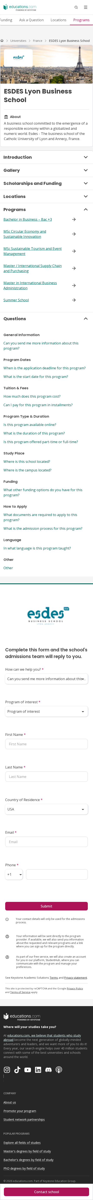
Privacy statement (75, 978)
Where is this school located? (26, 461)
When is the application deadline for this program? (44, 368)
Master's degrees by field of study (27, 1151)
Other (8, 568)
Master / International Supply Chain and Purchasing (32, 268)
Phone (12, 865)
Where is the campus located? (27, 470)
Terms (54, 978)
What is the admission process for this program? (42, 528)
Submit (46, 906)
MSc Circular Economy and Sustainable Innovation (24, 234)
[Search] (76, 7)
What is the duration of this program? (34, 433)
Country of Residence (24, 799)
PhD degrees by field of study (24, 1168)
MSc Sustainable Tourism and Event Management (32, 251)
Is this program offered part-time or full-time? (40, 441)
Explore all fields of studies (22, 1143)
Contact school (46, 1191)
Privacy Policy (75, 988)
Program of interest (22, 702)
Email (11, 832)
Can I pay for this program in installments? (38, 405)
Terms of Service (20, 992)
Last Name (15, 767)
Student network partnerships (24, 1119)
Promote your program (19, 1111)
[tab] (31, 20)
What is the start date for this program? (35, 376)
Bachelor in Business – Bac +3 (27, 219)
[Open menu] (86, 7)
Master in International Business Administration (30, 285)
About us (9, 1102)
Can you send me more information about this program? (41, 346)
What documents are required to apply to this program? (40, 517)
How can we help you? (24, 669)
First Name (15, 734)
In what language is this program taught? (37, 548)
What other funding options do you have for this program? (42, 492)
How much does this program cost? (32, 396)
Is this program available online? (29, 424)
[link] (69, 41)
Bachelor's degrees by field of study (28, 1160)
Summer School (16, 300)
